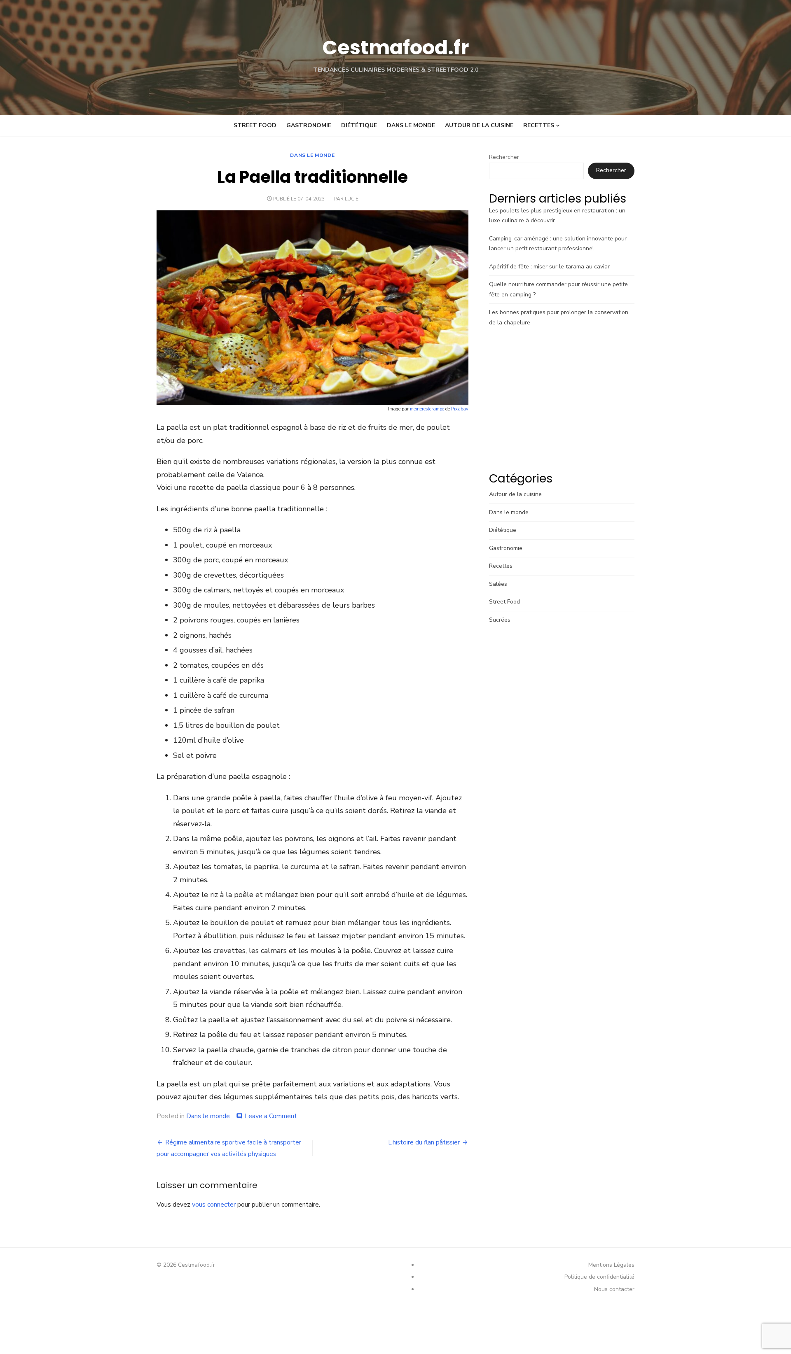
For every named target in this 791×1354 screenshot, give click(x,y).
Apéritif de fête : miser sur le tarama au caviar (549, 266)
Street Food (255, 125)
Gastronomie (308, 125)
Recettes (538, 125)
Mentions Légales (611, 1265)
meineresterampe (427, 409)
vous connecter (214, 1204)
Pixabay (459, 409)
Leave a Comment (271, 1116)
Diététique (359, 125)
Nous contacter (614, 1289)
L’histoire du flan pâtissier (424, 1142)
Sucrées (499, 620)
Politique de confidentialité (599, 1277)
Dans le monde (411, 125)
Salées (498, 584)
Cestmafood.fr (395, 47)
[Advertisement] (561, 401)
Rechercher (504, 157)
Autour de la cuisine (479, 125)
